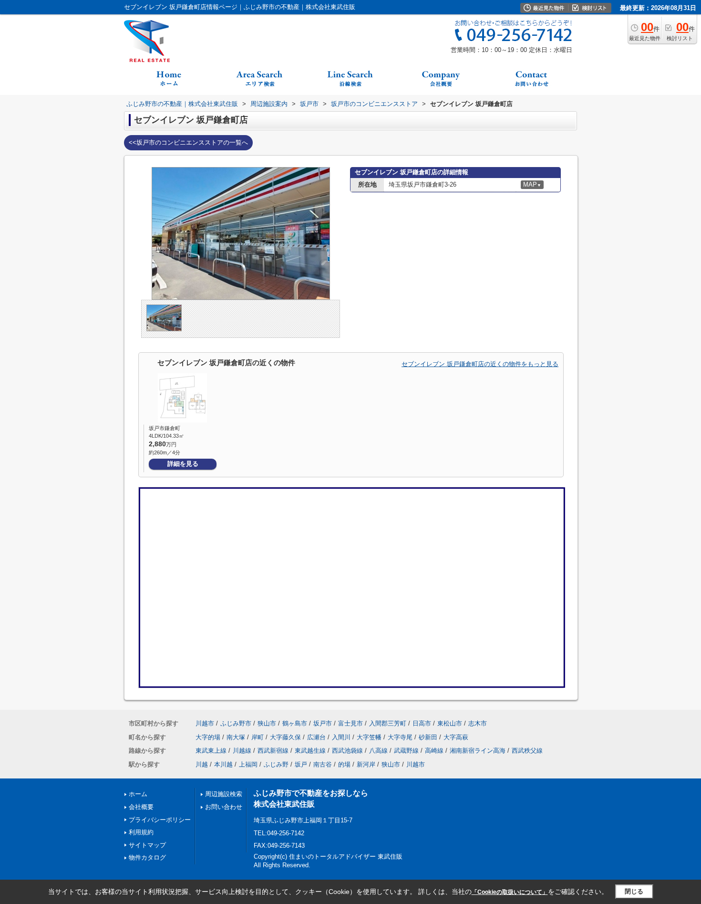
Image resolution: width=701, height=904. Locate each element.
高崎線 (434, 750)
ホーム (138, 794)
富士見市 (350, 723)
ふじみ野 (276, 764)
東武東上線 (211, 750)
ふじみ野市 (235, 723)
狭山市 (267, 723)
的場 (344, 764)
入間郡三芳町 (387, 723)
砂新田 (428, 737)
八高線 (378, 750)
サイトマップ (147, 845)
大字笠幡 (369, 737)
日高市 (421, 723)
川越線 (242, 750)
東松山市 (449, 723)
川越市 (205, 723)
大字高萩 (455, 737)
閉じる (634, 891)
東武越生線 (310, 750)
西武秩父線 (527, 750)
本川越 (223, 764)
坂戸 (301, 764)
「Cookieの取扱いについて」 (510, 892)
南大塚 (236, 737)
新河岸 (366, 764)
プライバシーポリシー (160, 819)
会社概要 (141, 806)
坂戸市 (322, 723)
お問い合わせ (223, 806)
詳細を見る (182, 463)
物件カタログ (147, 857)
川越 (202, 764)
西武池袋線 (347, 750)
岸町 (257, 737)
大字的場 (208, 737)
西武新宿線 (273, 750)
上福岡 (248, 764)
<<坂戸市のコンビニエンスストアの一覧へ (188, 142)
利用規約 (141, 832)
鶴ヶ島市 (294, 723)
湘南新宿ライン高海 (477, 750)
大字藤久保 (285, 737)
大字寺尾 (400, 737)
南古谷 (322, 764)
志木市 (477, 723)
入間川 (341, 737)
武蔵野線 (406, 750)
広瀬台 (316, 737)
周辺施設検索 (223, 794)
